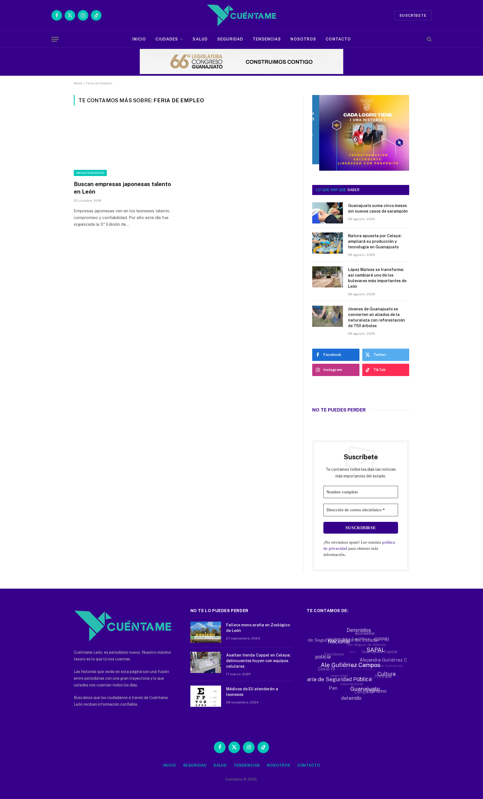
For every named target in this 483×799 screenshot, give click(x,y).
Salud (200, 39)
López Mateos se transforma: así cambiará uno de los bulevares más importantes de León (377, 278)
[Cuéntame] (241, 15)
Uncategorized (90, 173)
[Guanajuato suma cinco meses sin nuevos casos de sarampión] (327, 212)
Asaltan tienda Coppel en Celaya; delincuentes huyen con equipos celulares (258, 661)
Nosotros (303, 39)
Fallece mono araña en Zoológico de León (258, 628)
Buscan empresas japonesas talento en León (122, 188)
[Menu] (55, 39)
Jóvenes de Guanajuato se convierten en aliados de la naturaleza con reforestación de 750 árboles (376, 317)
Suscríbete (413, 15)
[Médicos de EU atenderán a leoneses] (205, 696)
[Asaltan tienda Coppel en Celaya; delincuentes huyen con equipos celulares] (205, 662)
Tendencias (267, 39)
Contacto (338, 39)
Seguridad (230, 39)
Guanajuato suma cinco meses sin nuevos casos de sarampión (378, 208)
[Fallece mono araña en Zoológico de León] (205, 632)
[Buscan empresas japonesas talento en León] (126, 146)
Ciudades (166, 39)
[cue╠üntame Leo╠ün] (360, 169)
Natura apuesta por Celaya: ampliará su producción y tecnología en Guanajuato (375, 241)
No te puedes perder (339, 410)
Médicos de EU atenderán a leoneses (252, 692)
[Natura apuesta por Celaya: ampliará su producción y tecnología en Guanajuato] (327, 243)
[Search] (429, 39)
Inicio (139, 39)
